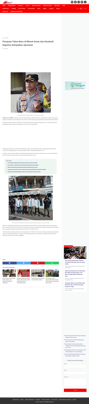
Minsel (45, 8)
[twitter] (75, 2)
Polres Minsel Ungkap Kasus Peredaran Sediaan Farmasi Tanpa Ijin (22, 162)
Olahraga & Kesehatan (16, 11)
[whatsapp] (85, 2)
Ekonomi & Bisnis (47, 5)
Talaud (58, 8)
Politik (27, 5)
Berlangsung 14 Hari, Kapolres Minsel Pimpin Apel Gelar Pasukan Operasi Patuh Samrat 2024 (52, 280)
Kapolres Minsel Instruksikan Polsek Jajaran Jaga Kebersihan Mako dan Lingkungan (9, 280)
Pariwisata (57, 5)
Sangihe (51, 8)
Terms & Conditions (46, 399)
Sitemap (74, 399)
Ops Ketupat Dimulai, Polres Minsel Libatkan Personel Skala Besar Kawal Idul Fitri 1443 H (75, 345)
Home (4, 5)
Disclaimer (38, 399)
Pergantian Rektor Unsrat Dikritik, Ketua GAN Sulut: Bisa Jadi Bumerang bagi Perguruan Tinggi (75, 284)
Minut (38, 8)
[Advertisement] (31, 25)
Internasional (12, 5)
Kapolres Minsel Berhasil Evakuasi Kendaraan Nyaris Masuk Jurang (22, 167)
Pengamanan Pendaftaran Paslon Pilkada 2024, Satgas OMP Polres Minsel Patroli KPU (27, 169)
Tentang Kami (16, 399)
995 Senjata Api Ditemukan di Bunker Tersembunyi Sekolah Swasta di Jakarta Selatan (75, 262)
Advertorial (6, 8)
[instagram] (78, 2)
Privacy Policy (54, 399)
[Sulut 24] (8, 2)
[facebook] (71, 2)
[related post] (9, 273)
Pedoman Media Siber (29, 399)
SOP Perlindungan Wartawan (65, 399)
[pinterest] (38, 263)
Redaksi (22, 399)
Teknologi (5, 11)
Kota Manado (31, 8)
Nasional (20, 5)
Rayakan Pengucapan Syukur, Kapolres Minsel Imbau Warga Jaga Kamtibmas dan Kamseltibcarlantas (23, 280)
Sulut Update (21, 8)
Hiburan (14, 8)
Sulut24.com (42, 401)
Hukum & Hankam (36, 5)
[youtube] (81, 2)
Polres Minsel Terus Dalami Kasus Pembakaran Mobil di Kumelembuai (23, 165)
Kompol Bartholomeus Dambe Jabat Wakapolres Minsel (37, 279)
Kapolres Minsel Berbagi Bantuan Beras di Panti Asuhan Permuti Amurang (24, 171)
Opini (64, 5)
